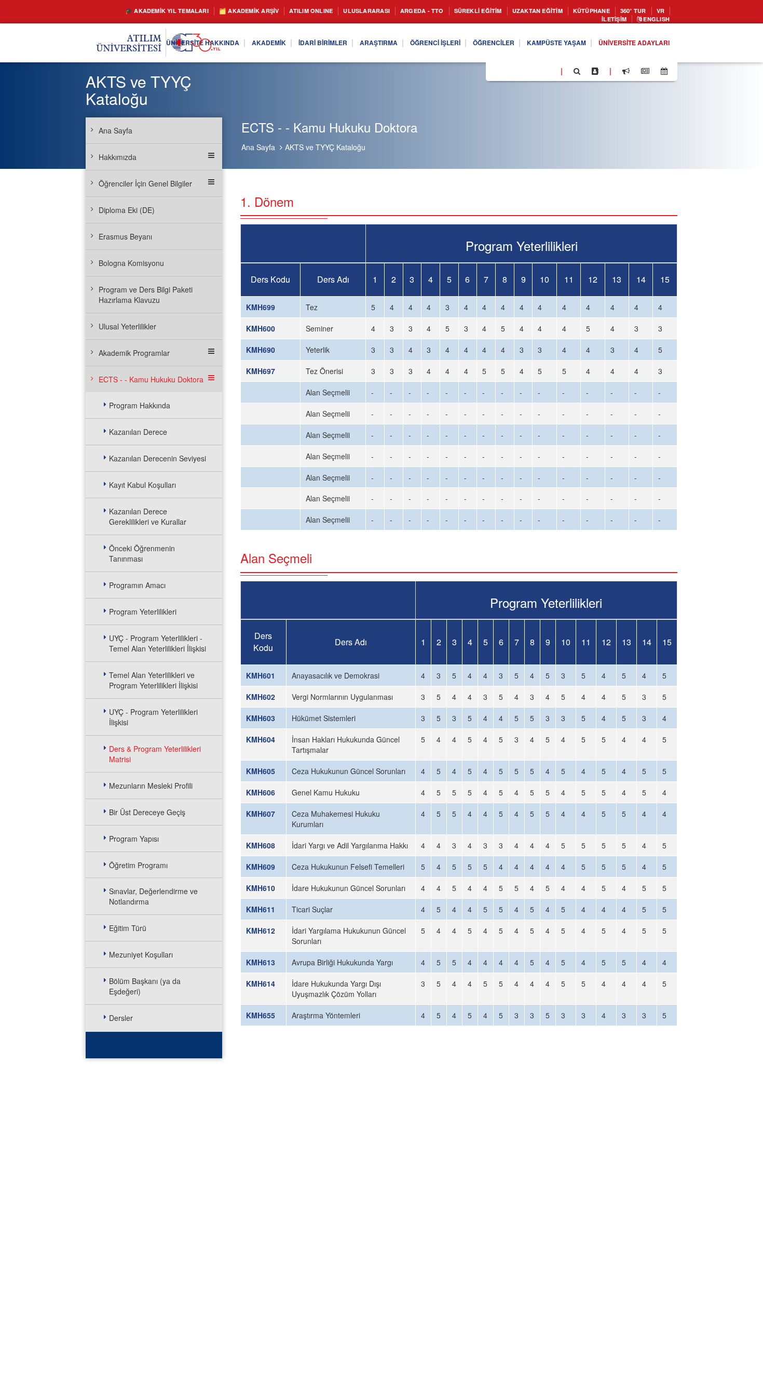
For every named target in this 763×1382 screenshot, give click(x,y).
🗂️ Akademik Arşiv (252, 11)
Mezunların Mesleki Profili (151, 785)
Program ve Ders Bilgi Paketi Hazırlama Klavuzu (146, 294)
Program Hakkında (139, 405)
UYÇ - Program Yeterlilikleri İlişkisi (153, 717)
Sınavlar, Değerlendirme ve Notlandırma (153, 896)
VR (574, 21)
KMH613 (260, 962)
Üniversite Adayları (629, 46)
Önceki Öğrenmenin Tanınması (142, 553)
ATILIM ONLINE (323, 11)
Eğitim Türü (127, 928)
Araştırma (340, 46)
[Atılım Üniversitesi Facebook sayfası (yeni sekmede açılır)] (497, 73)
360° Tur (544, 21)
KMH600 (260, 328)
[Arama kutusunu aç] (576, 73)
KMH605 (260, 771)
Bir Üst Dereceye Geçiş (147, 812)
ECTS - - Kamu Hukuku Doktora (151, 379)
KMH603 (260, 718)
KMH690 (260, 349)
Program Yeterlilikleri (142, 611)
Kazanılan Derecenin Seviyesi (157, 458)
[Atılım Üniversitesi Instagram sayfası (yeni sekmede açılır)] (535, 73)
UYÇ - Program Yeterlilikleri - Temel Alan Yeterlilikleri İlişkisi (157, 643)
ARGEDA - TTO (449, 11)
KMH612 (260, 930)
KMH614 (260, 983)
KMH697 (260, 371)
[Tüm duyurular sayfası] (626, 73)
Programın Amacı (137, 585)
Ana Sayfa (258, 147)
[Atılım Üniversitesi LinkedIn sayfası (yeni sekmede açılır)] (521, 73)
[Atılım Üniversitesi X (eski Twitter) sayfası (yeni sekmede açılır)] (509, 74)
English (653, 21)
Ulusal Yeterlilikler (127, 326)
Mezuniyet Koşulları (141, 954)
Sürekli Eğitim (513, 11)
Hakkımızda (118, 157)
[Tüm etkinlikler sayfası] (664, 73)
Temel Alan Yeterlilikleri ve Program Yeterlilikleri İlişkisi (153, 680)
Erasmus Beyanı (125, 236)
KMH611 (260, 909)
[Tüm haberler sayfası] (645, 73)
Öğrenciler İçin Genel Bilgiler (145, 183)
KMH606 (260, 792)
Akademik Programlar (134, 353)
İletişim (605, 21)
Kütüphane (643, 11)
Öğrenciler (470, 46)
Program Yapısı (134, 838)
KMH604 (260, 739)
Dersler (121, 1018)
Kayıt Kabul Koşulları (142, 485)
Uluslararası (387, 11)
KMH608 (260, 845)
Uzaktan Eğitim (581, 11)
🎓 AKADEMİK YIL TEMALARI (156, 11)
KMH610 (260, 888)
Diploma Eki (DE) (127, 210)
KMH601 (260, 675)
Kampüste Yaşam (541, 46)
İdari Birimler (277, 46)
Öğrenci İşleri (404, 46)
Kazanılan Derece (138, 432)
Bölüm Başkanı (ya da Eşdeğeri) (145, 986)
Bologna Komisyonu (131, 263)
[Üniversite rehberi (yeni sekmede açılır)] (595, 73)
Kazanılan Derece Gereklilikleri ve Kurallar (147, 516)
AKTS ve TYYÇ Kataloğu (325, 147)
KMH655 (260, 1015)
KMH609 (260, 866)
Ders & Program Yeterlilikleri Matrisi (155, 753)
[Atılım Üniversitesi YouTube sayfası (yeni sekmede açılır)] (548, 73)
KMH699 (260, 307)
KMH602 (260, 697)
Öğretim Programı (138, 865)
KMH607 (260, 813)
